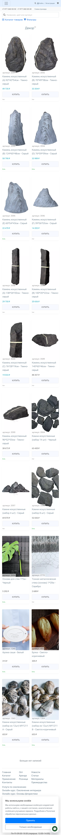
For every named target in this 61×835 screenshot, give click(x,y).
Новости (35, 772)
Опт (21, 772)
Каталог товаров (13, 19)
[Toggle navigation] (6, 3)
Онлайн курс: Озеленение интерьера (21, 790)
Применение (9, 779)
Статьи (35, 775)
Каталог (6, 775)
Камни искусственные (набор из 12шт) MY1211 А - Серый (15, 726)
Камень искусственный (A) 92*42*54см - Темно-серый (15, 80)
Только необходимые (30, 827)
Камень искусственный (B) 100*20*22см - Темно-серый (45, 293)
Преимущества (39, 782)
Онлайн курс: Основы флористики (20, 793)
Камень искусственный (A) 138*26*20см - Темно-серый (15, 293)
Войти (41, 3)
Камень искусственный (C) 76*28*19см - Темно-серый (15, 366)
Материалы (37, 779)
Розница (23, 779)
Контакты (7, 782)
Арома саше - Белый (13, 652)
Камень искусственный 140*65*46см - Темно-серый (44, 366)
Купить (16, 94)
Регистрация (50, 3)
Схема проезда (40, 9)
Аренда (23, 775)
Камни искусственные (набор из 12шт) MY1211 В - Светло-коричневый (45, 726)
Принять (30, 820)
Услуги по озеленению (14, 787)
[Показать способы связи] (55, 829)
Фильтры (31, 19)
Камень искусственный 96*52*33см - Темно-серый (14, 440)
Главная (6, 772)
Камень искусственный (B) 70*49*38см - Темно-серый (44, 80)
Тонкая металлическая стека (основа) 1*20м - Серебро (44, 583)
